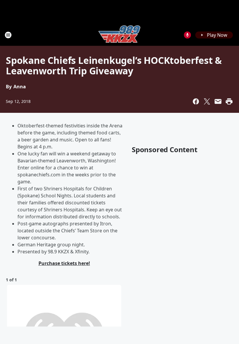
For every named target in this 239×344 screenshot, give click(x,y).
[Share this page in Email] (218, 101)
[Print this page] (229, 101)
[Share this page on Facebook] (196, 101)
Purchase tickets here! (64, 263)
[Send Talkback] (187, 34)
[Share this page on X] (207, 101)
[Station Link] (119, 34)
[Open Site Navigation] (8, 34)
